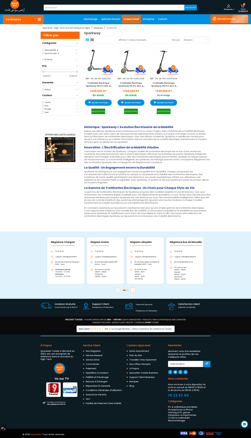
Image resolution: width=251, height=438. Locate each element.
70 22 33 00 (178, 395)
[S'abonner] (206, 364)
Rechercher (190, 7)
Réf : (88, 78)
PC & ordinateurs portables (182, 406)
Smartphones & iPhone (180, 409)
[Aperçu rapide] (101, 61)
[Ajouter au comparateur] (96, 61)
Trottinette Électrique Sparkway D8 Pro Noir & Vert (98, 84)
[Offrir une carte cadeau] (60, 149)
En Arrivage (163, 95)
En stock (98, 95)
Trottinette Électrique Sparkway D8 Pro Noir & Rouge (163, 84)
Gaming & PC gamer (179, 412)
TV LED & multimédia (179, 417)
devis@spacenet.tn (56, 403)
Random (188, 39)
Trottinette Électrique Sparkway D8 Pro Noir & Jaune (131, 84)
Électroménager (176, 420)
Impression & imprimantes (182, 415)
